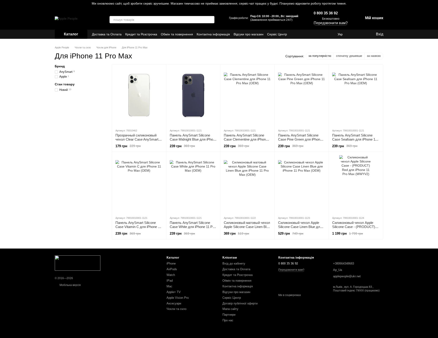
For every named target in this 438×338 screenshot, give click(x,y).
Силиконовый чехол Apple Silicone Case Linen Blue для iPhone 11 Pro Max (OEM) (300, 227)
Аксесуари (174, 303)
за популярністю (319, 56)
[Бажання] (362, 34)
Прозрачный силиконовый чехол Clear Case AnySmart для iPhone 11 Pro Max (136, 139)
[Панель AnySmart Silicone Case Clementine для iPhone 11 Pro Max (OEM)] (247, 96)
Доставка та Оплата (107, 34)
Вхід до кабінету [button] (233, 263)
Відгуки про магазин (248, 34)
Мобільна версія (70, 285)
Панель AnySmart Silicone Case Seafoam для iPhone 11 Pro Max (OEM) (354, 139)
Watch (171, 275)
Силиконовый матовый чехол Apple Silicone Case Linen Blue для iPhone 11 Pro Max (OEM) (247, 227)
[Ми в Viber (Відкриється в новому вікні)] (330, 34)
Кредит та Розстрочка (141, 34)
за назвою (374, 56)
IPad (170, 280)
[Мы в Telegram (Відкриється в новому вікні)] (325, 34)
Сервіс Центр (277, 34)
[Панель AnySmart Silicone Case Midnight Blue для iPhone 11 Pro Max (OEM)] (193, 96)
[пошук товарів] (210, 19)
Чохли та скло (176, 309)
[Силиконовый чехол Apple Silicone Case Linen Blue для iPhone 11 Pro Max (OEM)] (301, 183)
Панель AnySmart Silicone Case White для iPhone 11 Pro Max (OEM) (193, 227)
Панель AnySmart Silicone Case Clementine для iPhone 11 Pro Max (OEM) (246, 139)
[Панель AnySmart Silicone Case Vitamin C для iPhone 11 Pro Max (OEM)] (139, 183)
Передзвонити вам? (291, 269)
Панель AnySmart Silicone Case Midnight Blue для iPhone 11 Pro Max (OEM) (193, 139)
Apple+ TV (174, 292)
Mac (169, 286)
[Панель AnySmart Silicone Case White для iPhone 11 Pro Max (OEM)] (193, 183)
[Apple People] (77, 263)
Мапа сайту (230, 309)
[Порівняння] (353, 34)
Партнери (228, 314)
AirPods (172, 269)
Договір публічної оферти (240, 303)
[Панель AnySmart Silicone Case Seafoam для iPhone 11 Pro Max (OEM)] (355, 96)
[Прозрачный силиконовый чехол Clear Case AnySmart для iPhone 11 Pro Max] (139, 96)
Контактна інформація (213, 34)
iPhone (171, 263)
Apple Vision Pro (178, 297)
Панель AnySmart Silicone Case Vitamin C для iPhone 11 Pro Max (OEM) (138, 227)
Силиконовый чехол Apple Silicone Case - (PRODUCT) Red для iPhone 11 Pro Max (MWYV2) (353, 229)
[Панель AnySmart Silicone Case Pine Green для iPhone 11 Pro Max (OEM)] (301, 96)
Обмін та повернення (177, 34)
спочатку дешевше (349, 56)
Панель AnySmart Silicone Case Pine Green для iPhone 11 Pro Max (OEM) (300, 139)
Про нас (227, 320)
